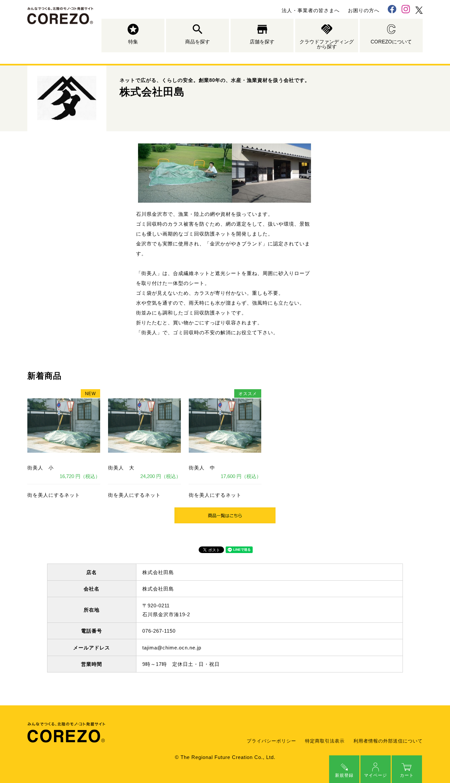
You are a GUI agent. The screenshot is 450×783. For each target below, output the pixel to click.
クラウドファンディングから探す (326, 44)
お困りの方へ (364, 10)
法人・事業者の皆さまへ (311, 10)
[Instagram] (406, 10)
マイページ (375, 775)
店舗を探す (262, 41)
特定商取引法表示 (325, 741)
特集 (133, 41)
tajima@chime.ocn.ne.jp (171, 647)
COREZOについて (391, 41)
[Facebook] (392, 10)
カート (407, 775)
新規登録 (344, 775)
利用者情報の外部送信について (388, 741)
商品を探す (197, 41)
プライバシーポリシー (271, 741)
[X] (419, 10)
